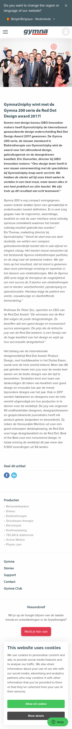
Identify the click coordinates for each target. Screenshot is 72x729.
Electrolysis (13, 525)
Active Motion (15, 540)
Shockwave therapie (19, 521)
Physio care (14, 544)
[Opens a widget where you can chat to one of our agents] (57, 722)
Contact (9, 581)
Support (10, 575)
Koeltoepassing (16, 530)
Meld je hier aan (36, 632)
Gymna (9, 561)
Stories (9, 568)
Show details (36, 715)
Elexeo (10, 511)
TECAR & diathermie (20, 535)
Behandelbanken (17, 506)
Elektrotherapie (16, 516)
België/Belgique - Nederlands (30, 19)
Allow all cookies (36, 704)
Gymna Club (13, 588)
